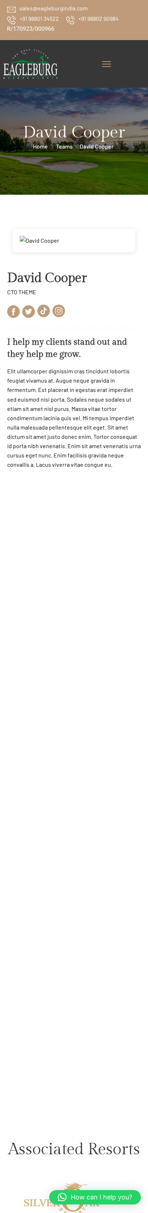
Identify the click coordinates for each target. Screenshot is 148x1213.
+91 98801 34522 (39, 18)
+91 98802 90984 (98, 18)
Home (40, 146)
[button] (95, 1197)
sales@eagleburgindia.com (53, 8)
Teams (64, 146)
